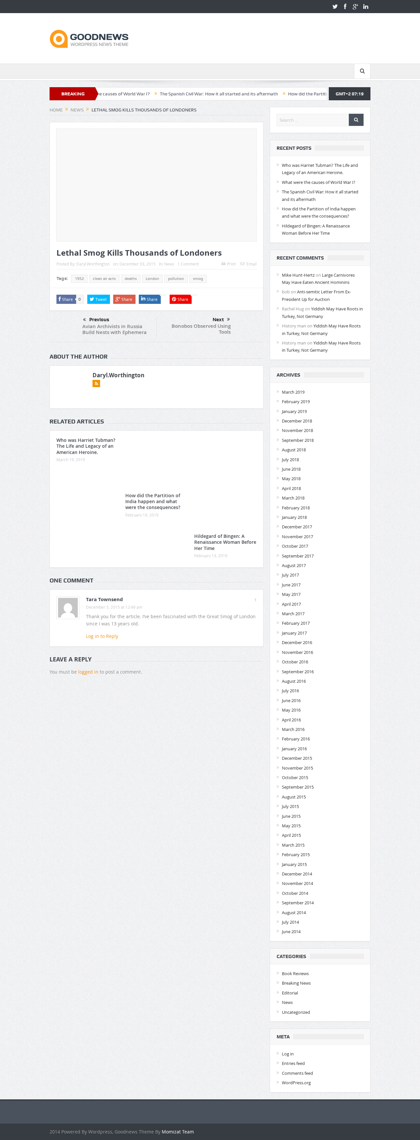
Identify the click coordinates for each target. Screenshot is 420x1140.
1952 (79, 278)
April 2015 (291, 835)
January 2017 (294, 633)
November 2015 (297, 768)
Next (218, 320)
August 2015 (294, 797)
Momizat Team (178, 1132)
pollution (176, 278)
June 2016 (291, 700)
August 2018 (294, 450)
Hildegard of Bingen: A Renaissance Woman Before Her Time (225, 542)
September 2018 (298, 440)
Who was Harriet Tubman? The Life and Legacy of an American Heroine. (85, 446)
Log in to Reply (102, 636)
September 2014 (298, 903)
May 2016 (291, 710)
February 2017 (296, 623)
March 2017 (293, 614)
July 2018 (290, 459)
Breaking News (296, 983)
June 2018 (291, 469)
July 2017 (290, 575)
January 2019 (294, 411)
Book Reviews (295, 973)
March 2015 (293, 845)
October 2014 (295, 893)
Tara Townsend (104, 599)
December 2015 (297, 758)
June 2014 (291, 931)
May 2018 (291, 479)
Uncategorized (296, 1012)
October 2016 (295, 662)
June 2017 (291, 585)
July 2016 (290, 691)
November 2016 (297, 652)
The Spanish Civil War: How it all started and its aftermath (192, 93)
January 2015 (294, 864)
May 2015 (291, 826)
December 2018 (297, 421)
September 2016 (298, 672)
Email (251, 263)
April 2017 (291, 604)
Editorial (290, 993)
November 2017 (297, 537)
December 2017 (297, 527)
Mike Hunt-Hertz (298, 275)
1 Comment (188, 263)
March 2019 (293, 392)
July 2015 (290, 806)
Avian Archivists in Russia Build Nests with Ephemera (114, 329)
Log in (288, 1054)
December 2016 (297, 642)
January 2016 (294, 749)
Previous (99, 320)
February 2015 (296, 854)
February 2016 (296, 739)
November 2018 (297, 430)
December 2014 (297, 874)
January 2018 (294, 517)
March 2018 (293, 498)
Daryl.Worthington (93, 263)
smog (198, 278)
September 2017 (298, 556)
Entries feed (293, 1063)
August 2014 (294, 912)
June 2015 (291, 816)
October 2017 (295, 546)
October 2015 (295, 777)
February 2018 (296, 508)
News (169, 263)
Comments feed (297, 1073)
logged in (88, 672)
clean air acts (104, 278)
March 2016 (293, 729)
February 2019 (296, 401)
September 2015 (298, 787)
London (152, 278)
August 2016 (294, 681)
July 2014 (290, 922)
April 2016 (291, 720)
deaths (131, 278)
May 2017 (291, 594)
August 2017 (294, 565)
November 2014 (297, 883)
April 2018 (291, 488)
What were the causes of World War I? (318, 182)
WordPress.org (296, 1083)
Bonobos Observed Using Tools (201, 329)
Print (231, 263)
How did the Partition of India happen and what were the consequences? (152, 501)
